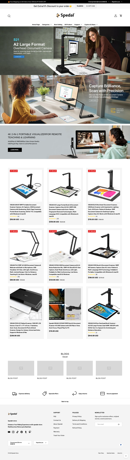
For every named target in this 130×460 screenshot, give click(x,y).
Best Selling (58, 24)
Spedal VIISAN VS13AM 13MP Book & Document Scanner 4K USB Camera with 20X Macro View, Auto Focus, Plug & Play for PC (65, 325)
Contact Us (57, 420)
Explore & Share (90, 24)
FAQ (54, 416)
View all (65, 356)
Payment (56, 428)
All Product (68, 24)
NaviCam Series (110, 453)
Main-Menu (101, 453)
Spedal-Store (15, 453)
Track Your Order (59, 435)
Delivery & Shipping (78, 420)
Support (77, 24)
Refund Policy (77, 428)
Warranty (56, 431)
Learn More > (14, 150)
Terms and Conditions (79, 424)
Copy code (91, 6)
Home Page (36, 24)
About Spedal (57, 424)
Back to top (65, 401)
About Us (120, 453)
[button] (121, 16)
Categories (45, 24)
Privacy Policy (77, 416)
